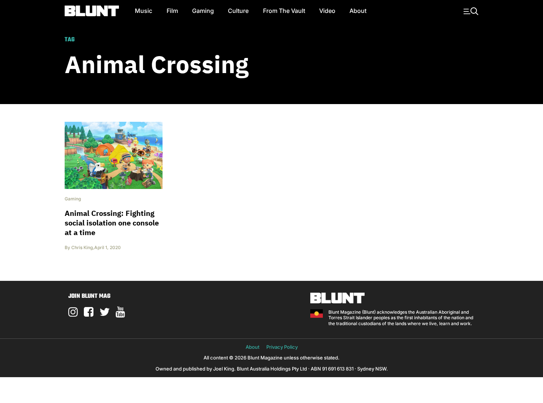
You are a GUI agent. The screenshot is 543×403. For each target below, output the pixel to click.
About (357, 10)
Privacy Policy (282, 347)
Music (143, 10)
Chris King (82, 247)
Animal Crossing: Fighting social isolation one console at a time (112, 222)
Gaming (203, 10)
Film (172, 10)
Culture (238, 10)
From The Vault (284, 10)
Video (327, 10)
